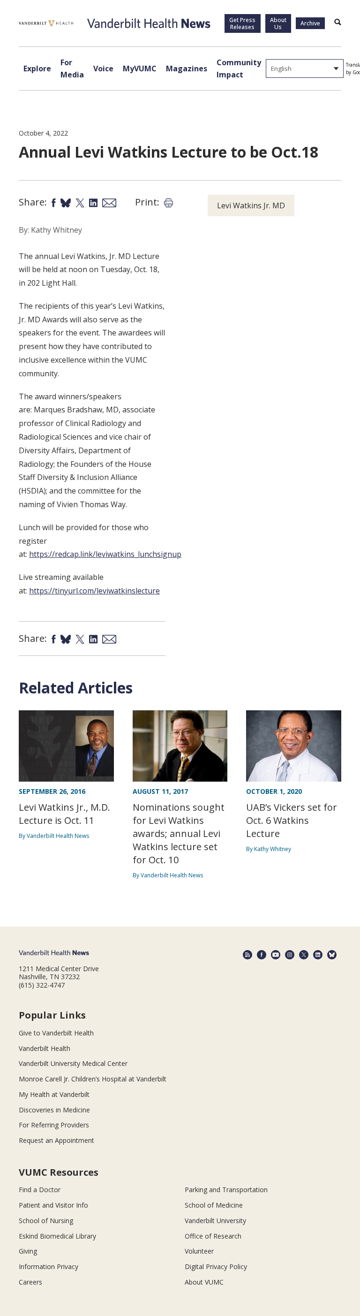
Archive (310, 23)
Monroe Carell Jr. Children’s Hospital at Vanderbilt (92, 1078)
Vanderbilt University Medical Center (73, 1063)
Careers (30, 1282)
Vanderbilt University (215, 1220)
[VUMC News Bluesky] (332, 954)
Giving (28, 1251)
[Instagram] (289, 954)
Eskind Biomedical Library (57, 1236)
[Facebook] (261, 954)
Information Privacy (48, 1266)
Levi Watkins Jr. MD (251, 205)
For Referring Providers (54, 1124)
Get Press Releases (242, 23)
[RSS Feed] (247, 954)
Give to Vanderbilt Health (56, 1032)
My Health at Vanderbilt (54, 1094)
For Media (72, 68)
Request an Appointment (56, 1140)
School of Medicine (214, 1205)
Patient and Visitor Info (53, 1205)
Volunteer (199, 1251)
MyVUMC (140, 68)
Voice (103, 68)
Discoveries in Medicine (54, 1109)
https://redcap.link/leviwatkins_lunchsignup (105, 554)
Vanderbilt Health (44, 1048)
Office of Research (213, 1236)
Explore (37, 68)
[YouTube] (275, 954)
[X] (303, 954)
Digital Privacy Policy (216, 1266)
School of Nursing (46, 1220)
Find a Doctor (39, 1189)
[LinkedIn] (317, 954)
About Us (278, 23)
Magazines (186, 68)
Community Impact (239, 68)
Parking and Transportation (226, 1189)
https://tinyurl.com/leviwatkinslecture (94, 591)
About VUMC (204, 1282)
